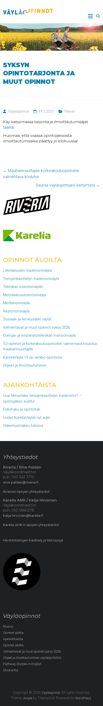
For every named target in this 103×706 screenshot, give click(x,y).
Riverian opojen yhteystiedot (26, 491)
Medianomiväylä (16, 303)
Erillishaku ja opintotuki (21, 409)
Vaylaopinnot (18, 111)
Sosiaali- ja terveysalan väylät (27, 319)
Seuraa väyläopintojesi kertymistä (68, 185)
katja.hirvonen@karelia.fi (23, 515)
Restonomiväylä (16, 311)
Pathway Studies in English (22, 664)
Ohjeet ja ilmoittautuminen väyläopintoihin (32, 658)
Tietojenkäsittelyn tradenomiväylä (31, 278)
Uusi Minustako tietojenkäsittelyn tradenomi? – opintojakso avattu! (42, 398)
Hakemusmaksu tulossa (23, 425)
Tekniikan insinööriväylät (23, 286)
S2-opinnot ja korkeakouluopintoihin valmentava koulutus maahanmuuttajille (50, 346)
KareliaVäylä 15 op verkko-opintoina (32, 357)
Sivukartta (10, 670)
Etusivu (8, 626)
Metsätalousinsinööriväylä (24, 295)
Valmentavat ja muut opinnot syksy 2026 (36, 327)
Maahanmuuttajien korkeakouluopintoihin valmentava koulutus (41, 173)
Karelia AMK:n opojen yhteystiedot (31, 525)
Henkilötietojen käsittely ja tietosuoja (33, 540)
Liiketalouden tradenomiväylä (27, 270)
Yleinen (69, 111)
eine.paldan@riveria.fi (20, 482)
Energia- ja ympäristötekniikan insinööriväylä (39, 335)
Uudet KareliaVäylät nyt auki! (26, 417)
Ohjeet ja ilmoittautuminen (24, 365)
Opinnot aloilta (13, 633)
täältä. (9, 127)
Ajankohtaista (13, 639)
